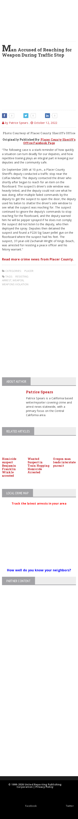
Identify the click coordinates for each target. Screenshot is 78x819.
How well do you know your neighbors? (39, 570)
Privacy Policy (44, 787)
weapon (18, 280)
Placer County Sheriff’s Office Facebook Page (49, 141)
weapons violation (15, 284)
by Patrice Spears (16, 123)
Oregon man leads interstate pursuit (64, 462)
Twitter (70, 806)
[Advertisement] (39, 332)
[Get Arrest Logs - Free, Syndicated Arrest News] (35, 717)
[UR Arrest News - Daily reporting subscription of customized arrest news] (36, 743)
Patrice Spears (39, 391)
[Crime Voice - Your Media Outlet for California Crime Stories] (36, 760)
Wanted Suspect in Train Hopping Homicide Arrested (39, 465)
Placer (29, 271)
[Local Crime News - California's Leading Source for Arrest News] (36, 700)
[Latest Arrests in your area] (39, 508)
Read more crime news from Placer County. (38, 259)
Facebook (31, 806)
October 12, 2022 (45, 123)
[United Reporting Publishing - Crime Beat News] (36, 683)
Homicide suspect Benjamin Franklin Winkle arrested (9, 467)
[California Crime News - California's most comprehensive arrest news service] (36, 730)
